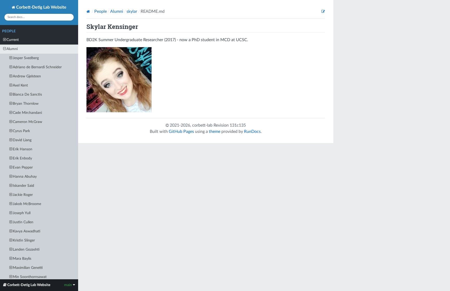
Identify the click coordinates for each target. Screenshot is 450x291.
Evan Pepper (23, 167)
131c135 (238, 125)
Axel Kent (20, 85)
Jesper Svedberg (26, 58)
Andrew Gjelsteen (27, 76)
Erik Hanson (22, 149)
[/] (88, 11)
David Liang (22, 140)
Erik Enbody (22, 158)
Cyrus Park (21, 131)
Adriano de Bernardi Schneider (37, 67)
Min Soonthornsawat (30, 277)
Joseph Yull (21, 213)
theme (214, 131)
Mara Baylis (22, 259)
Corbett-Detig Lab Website (40, 7)
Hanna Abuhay (25, 176)
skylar (132, 11)
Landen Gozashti (26, 249)
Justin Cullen (23, 222)
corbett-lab (202, 125)
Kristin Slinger (24, 240)
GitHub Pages (181, 131)
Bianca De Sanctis (27, 94)
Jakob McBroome (27, 204)
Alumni (12, 49)
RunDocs (252, 131)
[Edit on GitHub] (323, 11)
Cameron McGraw (27, 122)
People (9, 31)
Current (13, 40)
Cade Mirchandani (27, 113)
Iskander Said (23, 186)
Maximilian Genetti (28, 268)
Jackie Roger (23, 195)
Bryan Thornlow (26, 104)
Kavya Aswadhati (26, 231)
